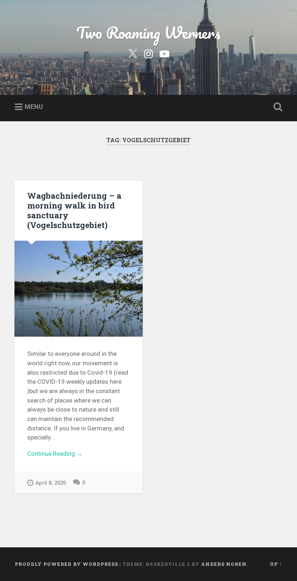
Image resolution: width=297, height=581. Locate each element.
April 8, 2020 (50, 483)
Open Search (276, 107)
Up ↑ (276, 564)
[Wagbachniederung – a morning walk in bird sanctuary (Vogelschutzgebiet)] (78, 289)
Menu (34, 106)
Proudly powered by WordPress (66, 564)
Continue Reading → (55, 453)
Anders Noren (224, 564)
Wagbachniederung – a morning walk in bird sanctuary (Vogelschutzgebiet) (74, 210)
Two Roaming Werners (148, 32)
